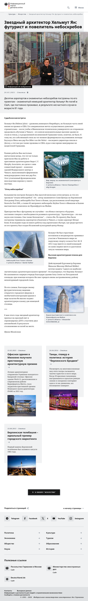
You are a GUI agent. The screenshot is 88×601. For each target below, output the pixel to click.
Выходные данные (24, 591)
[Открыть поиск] (67, 6)
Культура (12, 14)
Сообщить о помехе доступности (17, 595)
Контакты (8, 591)
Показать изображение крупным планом (64, 165)
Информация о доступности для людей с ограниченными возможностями (33, 593)
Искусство (22, 14)
